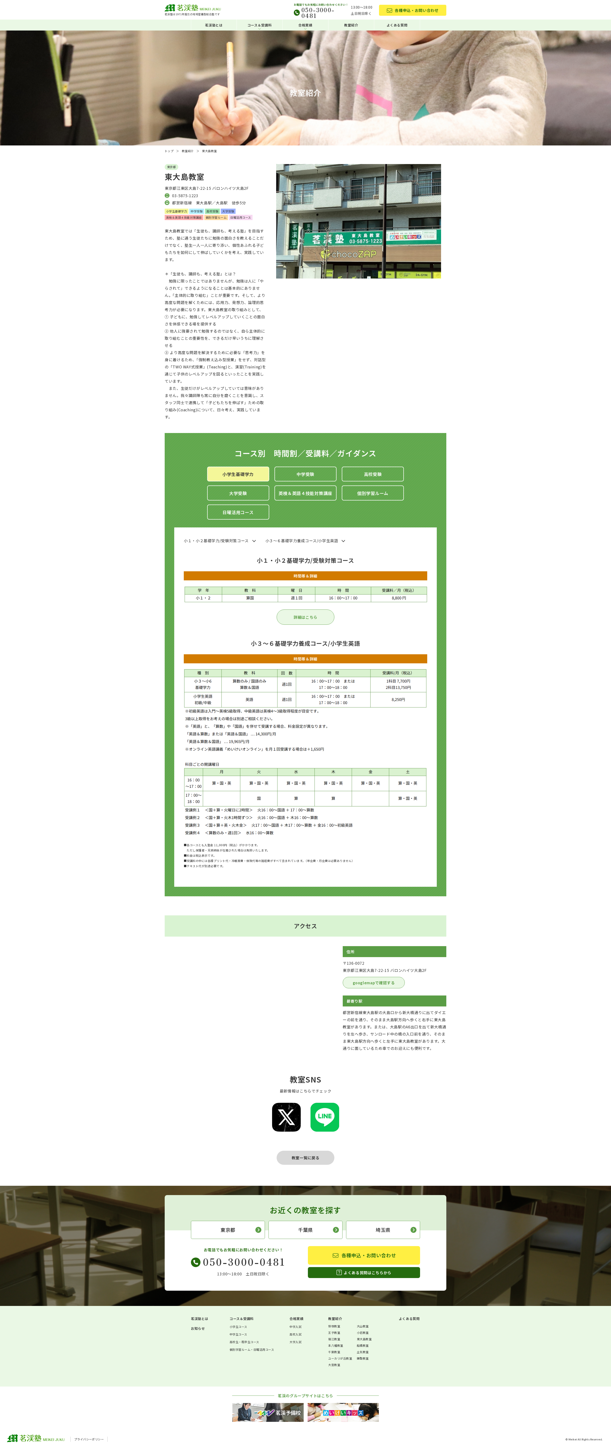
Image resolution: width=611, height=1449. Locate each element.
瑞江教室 (334, 1339)
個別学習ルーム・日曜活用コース (252, 1349)
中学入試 (295, 1327)
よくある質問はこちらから (367, 1272)
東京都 (228, 1229)
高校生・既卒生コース (244, 1342)
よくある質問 (397, 25)
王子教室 (334, 1332)
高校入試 (295, 1334)
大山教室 (363, 1326)
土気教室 (363, 1352)
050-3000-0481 (318, 12)
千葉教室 (334, 1352)
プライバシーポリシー (89, 1439)
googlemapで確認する (374, 982)
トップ (169, 151)
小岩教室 (363, 1332)
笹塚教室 (334, 1326)
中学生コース (238, 1334)
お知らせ (198, 1328)
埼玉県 (383, 1229)
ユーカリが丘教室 (340, 1358)
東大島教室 (364, 1339)
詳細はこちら (305, 617)
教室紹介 (351, 25)
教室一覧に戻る (305, 1157)
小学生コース (238, 1327)
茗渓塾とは (213, 25)
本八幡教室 (335, 1345)
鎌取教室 (363, 1358)
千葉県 (305, 1229)
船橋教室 (363, 1345)
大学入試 (295, 1342)
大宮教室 (334, 1365)
